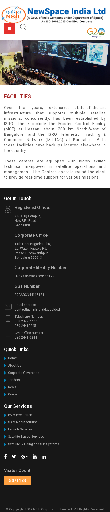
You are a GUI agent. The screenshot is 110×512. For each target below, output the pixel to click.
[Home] (54, 14)
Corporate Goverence (23, 373)
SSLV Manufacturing (23, 422)
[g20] (96, 33)
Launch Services (20, 429)
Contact (14, 394)
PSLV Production (20, 415)
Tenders (14, 380)
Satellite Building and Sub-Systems (33, 444)
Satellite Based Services (26, 437)
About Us (14, 365)
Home (12, 358)
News (12, 387)
